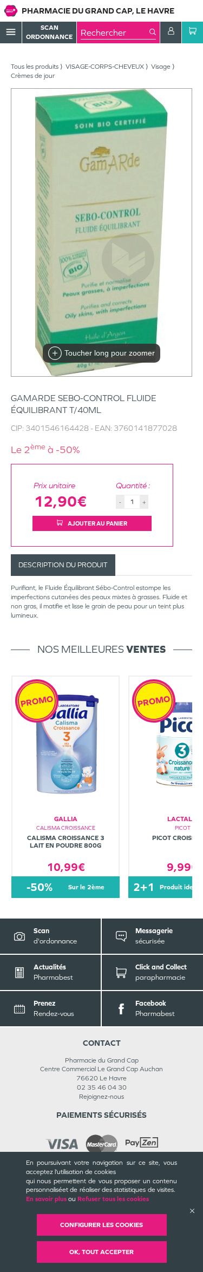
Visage (161, 66)
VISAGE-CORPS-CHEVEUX (105, 66)
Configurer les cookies (101, 1225)
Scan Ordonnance (49, 32)
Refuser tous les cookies (113, 1199)
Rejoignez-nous (101, 1096)
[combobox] (115, 32)
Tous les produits (34, 66)
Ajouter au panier (97, 523)
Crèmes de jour (33, 76)
